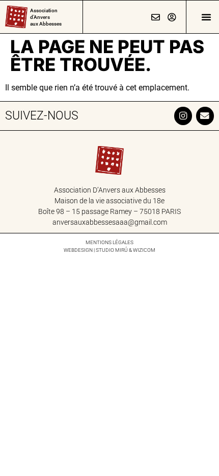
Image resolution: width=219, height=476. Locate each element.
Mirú (121, 250)
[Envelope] (205, 116)
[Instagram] (183, 116)
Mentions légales (109, 242)
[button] (206, 17)
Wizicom (144, 250)
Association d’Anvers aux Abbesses (46, 17)
